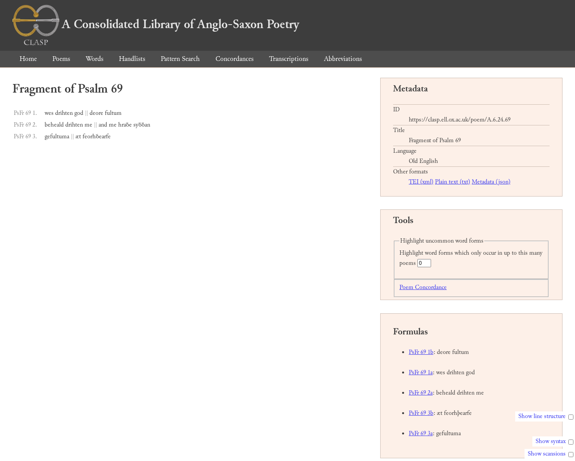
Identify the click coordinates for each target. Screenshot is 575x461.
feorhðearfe (97, 136)
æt (78, 136)
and (103, 124)
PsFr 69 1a (421, 372)
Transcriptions (288, 59)
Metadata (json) (491, 181)
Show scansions (547, 453)
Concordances (234, 59)
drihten (64, 113)
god (78, 113)
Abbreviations (343, 59)
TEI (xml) (421, 181)
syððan (141, 124)
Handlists (132, 59)
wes (49, 113)
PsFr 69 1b (421, 352)
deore (96, 113)
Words (94, 59)
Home (28, 59)
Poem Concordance (423, 287)
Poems (61, 59)
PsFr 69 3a (421, 433)
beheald (54, 124)
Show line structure (542, 416)
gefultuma (57, 136)
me (88, 124)
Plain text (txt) (452, 181)
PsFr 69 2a (421, 392)
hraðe (125, 124)
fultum (113, 113)
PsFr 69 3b (421, 413)
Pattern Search (180, 59)
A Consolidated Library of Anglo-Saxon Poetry (180, 24)
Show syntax (550, 441)
